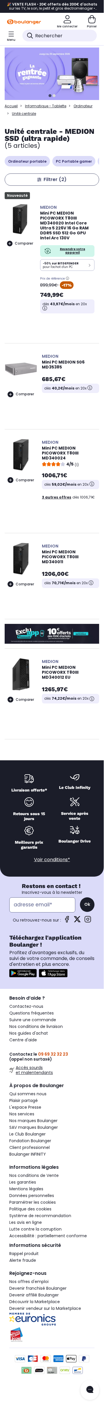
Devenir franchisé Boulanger (38, 1288)
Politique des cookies (30, 1209)
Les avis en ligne (25, 1222)
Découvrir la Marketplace (34, 1302)
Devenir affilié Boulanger (34, 1295)
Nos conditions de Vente (34, 1175)
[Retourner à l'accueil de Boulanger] (24, 22)
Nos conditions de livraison (36, 1026)
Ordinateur (83, 105)
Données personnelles (31, 1195)
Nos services (21, 1114)
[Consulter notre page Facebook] (66, 921)
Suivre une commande (32, 1020)
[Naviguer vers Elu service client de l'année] (51, 1334)
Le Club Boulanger (27, 1134)
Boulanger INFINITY (27, 1154)
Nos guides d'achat (28, 1033)
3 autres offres (56, 497)
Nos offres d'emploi (29, 1281)
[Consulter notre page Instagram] (87, 921)
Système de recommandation (40, 1216)
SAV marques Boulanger (33, 1127)
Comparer (24, 243)
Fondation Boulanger (30, 1141)
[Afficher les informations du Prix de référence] (67, 278)
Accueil (11, 105)
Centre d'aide (23, 1040)
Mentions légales (26, 1189)
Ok (87, 904)
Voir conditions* (52, 859)
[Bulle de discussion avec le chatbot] (90, 1390)
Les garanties (22, 1182)
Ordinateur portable (27, 161)
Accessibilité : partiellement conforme (48, 1236)
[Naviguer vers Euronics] (51, 1319)
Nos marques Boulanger (33, 1121)
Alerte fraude (22, 1260)
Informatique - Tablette (45, 105)
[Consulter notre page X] (77, 921)
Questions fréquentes (31, 1013)
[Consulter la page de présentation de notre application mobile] (23, 973)
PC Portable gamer (74, 161)
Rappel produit (24, 1253)
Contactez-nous (26, 1006)
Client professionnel (29, 1147)
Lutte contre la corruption (35, 1229)
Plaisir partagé (23, 1100)
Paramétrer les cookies (32, 1202)
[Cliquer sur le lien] (54, 74)
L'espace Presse (25, 1107)
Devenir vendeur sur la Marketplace (45, 1308)
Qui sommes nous (28, 1094)
